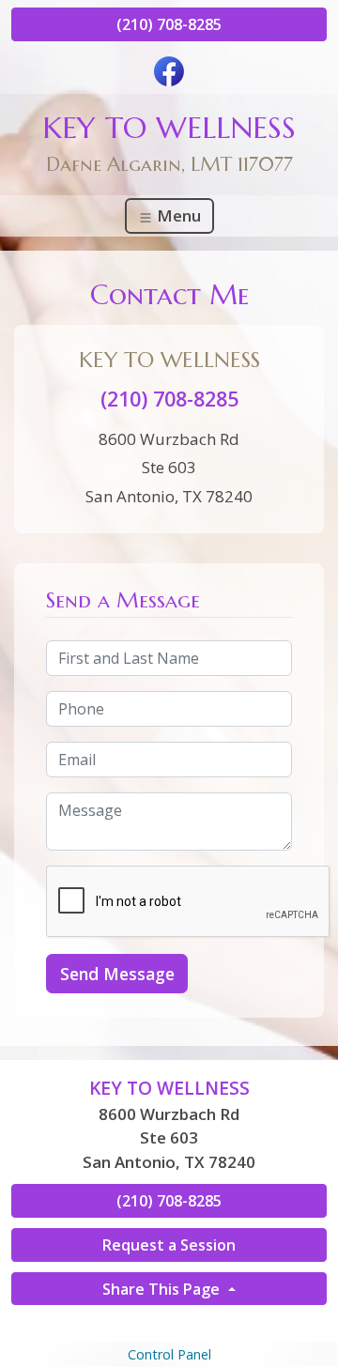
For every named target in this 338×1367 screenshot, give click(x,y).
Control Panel (169, 1354)
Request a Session (169, 1245)
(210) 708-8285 (169, 24)
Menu (177, 215)
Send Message (117, 973)
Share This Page (162, 1289)
